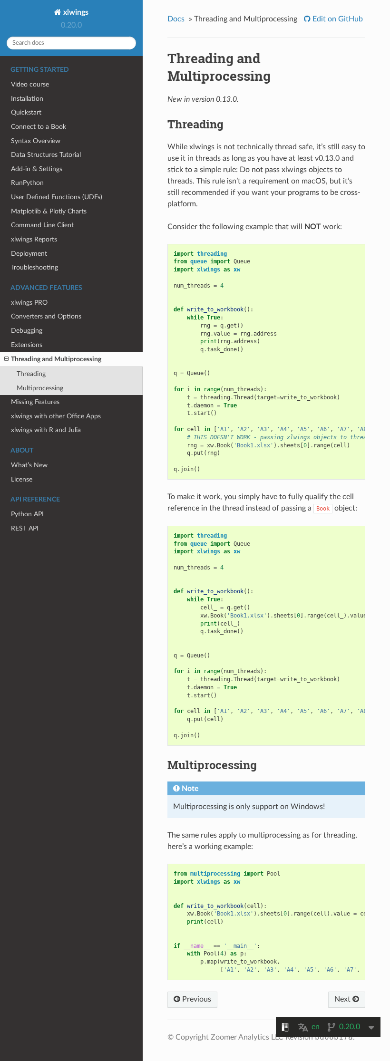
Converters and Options (46, 316)
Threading (31, 373)
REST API (25, 528)
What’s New (29, 465)
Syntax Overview (35, 141)
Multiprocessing (40, 388)
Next (343, 999)
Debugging (26, 330)
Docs (176, 19)
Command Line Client (42, 225)
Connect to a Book (38, 126)
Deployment (29, 253)
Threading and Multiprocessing (56, 359)
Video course (30, 84)
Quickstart (26, 112)
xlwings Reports (34, 239)
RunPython (27, 182)
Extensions (26, 344)
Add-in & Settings (36, 169)
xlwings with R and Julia (46, 430)
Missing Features (35, 401)
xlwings (74, 12)
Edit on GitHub (337, 19)
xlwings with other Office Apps (56, 416)
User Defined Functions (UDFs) (56, 197)
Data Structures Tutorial (46, 154)
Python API (27, 514)
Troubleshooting (34, 267)
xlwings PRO (29, 302)
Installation (27, 98)
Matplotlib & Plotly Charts (49, 211)
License (21, 479)
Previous (195, 999)
